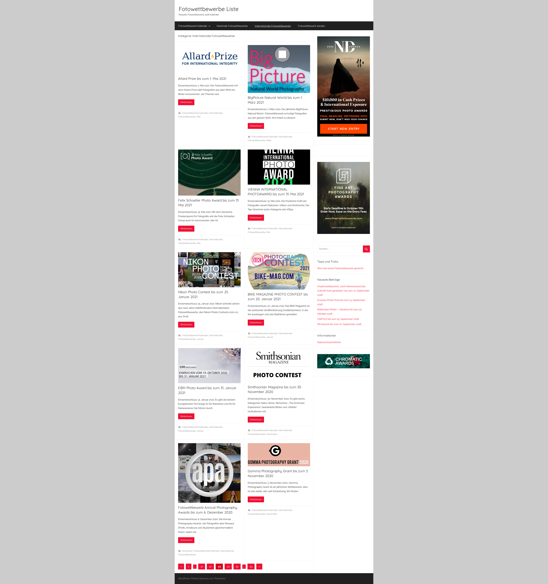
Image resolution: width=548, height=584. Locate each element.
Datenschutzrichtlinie (329, 342)
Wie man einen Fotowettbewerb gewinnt (340, 268)
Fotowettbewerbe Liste (208, 8)
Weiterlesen (186, 102)
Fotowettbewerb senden (311, 25)
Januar (200, 339)
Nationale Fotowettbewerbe (232, 25)
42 (210, 566)
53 (251, 566)
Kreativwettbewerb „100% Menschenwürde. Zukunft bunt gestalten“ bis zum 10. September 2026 (343, 290)
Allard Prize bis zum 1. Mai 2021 (202, 78)
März (269, 140)
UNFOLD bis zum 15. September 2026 (338, 319)
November (272, 434)
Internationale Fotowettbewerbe (273, 25)
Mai (198, 116)
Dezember (187, 551)
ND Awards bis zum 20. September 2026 (339, 324)
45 (237, 566)
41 (202, 566)
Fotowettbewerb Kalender (192, 25)
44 (228, 566)
